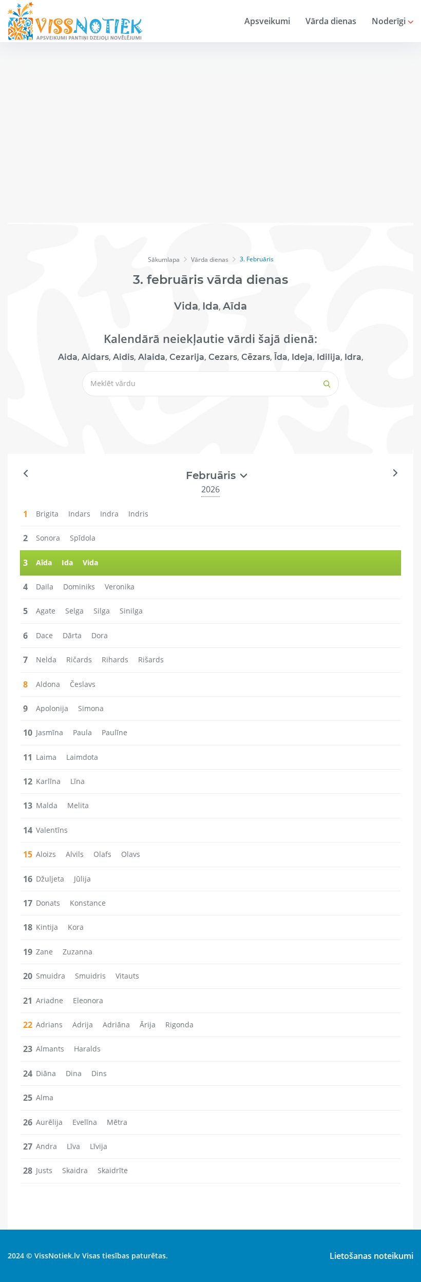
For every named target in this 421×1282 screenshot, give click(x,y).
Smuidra (50, 976)
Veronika (120, 586)
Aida (68, 357)
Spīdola (82, 538)
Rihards (115, 659)
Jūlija (82, 879)
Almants (50, 1049)
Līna (77, 781)
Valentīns (52, 830)
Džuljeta (50, 879)
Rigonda (179, 1024)
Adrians (49, 1024)
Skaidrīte (113, 1170)
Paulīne (114, 732)
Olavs (130, 854)
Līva (73, 1146)
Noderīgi (390, 21)
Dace (44, 635)
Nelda (46, 659)
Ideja (302, 357)
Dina (74, 1073)
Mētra (117, 1122)
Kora (76, 927)
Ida (210, 306)
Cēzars (255, 357)
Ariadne (49, 1000)
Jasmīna (49, 732)
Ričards (79, 659)
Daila (44, 586)
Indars (79, 514)
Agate (45, 611)
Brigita (47, 514)
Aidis (123, 357)
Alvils (75, 854)
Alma (44, 1097)
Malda (47, 805)
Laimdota (82, 757)
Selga (74, 611)
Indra (109, 514)
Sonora (48, 538)
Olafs (102, 854)
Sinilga (131, 611)
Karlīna (48, 781)
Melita (78, 805)
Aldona (48, 684)
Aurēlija (49, 1122)
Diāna (46, 1073)
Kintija (47, 927)
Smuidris (90, 976)
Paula (82, 732)
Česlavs (82, 684)
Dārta (72, 635)
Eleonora (88, 1000)
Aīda (235, 306)
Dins (99, 1073)
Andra (46, 1146)
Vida (186, 306)
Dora (99, 635)
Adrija (82, 1024)
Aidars (95, 357)
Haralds (87, 1049)
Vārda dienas (330, 21)
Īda (281, 357)
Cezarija (186, 357)
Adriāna (116, 1024)
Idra (353, 357)
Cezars (222, 357)
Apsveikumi (267, 21)
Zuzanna (77, 951)
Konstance (88, 903)
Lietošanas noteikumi (371, 1255)
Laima (46, 757)
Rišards (151, 659)
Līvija (98, 1146)
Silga (101, 611)
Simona (91, 708)
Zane (44, 951)
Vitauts (127, 976)
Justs (44, 1170)
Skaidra (75, 1170)
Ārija (148, 1024)
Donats (48, 903)
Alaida (151, 357)
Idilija (328, 357)
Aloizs (46, 854)
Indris (138, 514)
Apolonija (52, 708)
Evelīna (84, 1122)
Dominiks (79, 586)
